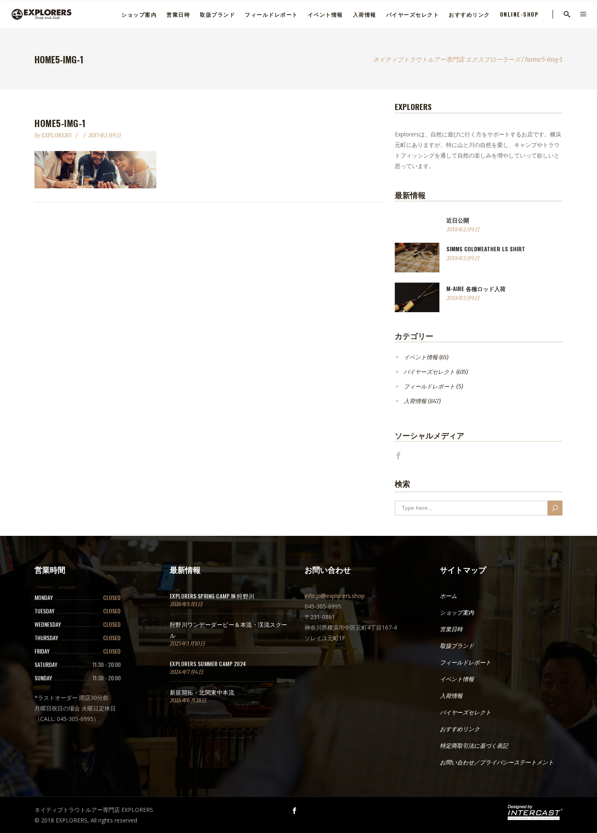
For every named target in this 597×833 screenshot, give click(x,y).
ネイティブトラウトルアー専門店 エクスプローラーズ (446, 59)
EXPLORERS (57, 135)
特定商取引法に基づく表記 (474, 745)
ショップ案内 (457, 612)
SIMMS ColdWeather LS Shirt (485, 248)
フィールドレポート (429, 386)
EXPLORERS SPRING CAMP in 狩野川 (212, 595)
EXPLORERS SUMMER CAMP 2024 (208, 663)
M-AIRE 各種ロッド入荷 (476, 288)
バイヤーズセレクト (429, 371)
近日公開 (457, 220)
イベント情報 (421, 357)
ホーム (448, 596)
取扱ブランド (457, 646)
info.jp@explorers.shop (335, 596)
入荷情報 (415, 401)
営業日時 (451, 629)
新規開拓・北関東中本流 (202, 692)
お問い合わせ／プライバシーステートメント (497, 762)
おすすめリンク (460, 729)
